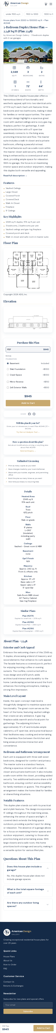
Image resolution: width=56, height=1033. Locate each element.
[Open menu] (51, 4)
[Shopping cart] (46, 4)
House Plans (9, 956)
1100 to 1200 (32, 14)
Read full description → (15, 175)
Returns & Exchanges (13, 985)
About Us (7, 960)
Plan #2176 (28, 616)
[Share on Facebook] (29, 414)
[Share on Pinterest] (34, 414)
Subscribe (28, 1011)
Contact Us (8, 981)
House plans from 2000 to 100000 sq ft (22, 20)
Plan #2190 (28, 622)
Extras (8, 356)
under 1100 (13, 14)
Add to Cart (28, 403)
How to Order (9, 964)
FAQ (5, 968)
